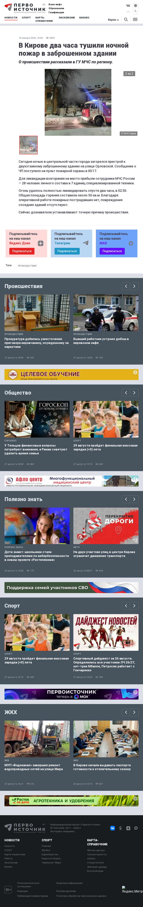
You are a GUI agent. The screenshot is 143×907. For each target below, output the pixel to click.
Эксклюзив (11, 862)
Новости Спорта (51, 858)
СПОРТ (8, 850)
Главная (46, 846)
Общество (17, 393)
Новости (11, 840)
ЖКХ (10, 712)
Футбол (46, 850)
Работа (8, 858)
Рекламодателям (66, 891)
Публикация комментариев (32, 896)
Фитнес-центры (96, 850)
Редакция (22, 891)
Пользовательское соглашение (28, 885)
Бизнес (8, 866)
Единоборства (50, 854)
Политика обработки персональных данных (81, 896)
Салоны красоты (97, 854)
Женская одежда (97, 866)
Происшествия (27, 266)
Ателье (91, 858)
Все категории (95, 871)
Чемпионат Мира (51, 862)
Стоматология (95, 862)
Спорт (12, 606)
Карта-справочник (15, 854)
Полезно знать (23, 499)
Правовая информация (69, 883)
